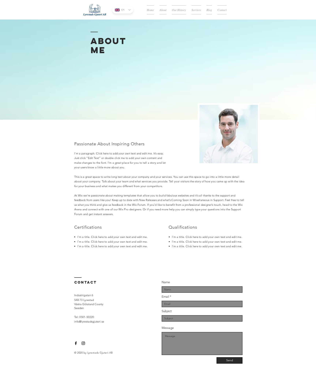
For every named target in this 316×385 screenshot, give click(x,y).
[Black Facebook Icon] (76, 343)
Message (168, 327)
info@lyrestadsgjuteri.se (89, 321)
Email (165, 296)
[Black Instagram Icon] (83, 343)
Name (166, 282)
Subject (167, 311)
